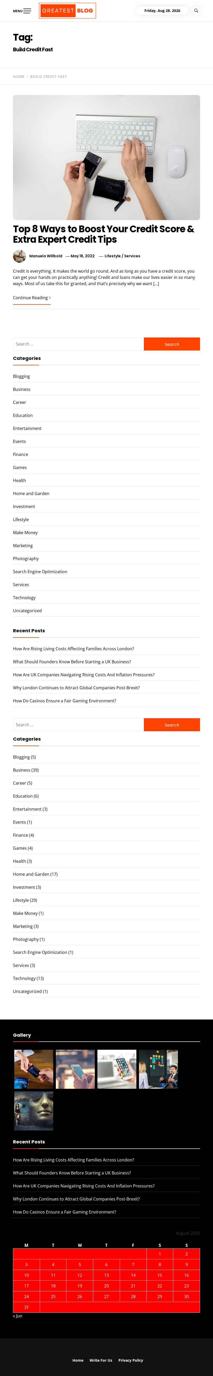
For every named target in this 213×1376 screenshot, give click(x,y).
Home (77, 1360)
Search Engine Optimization (40, 571)
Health (19, 480)
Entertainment (27, 428)
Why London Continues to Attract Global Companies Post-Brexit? (76, 688)
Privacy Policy (130, 1360)
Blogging (21, 376)
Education (23, 415)
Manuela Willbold (45, 256)
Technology (24, 598)
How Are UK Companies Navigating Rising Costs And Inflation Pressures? (84, 675)
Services (132, 256)
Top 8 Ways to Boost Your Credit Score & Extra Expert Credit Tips (103, 234)
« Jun (17, 1316)
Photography (26, 558)
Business (21, 389)
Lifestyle (113, 256)
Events (19, 441)
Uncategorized (27, 611)
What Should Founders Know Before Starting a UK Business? (72, 662)
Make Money (25, 532)
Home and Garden (31, 493)
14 (133, 1275)
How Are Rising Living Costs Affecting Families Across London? (73, 649)
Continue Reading (30, 298)
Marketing (23, 545)
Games (20, 467)
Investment (24, 506)
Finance (20, 454)
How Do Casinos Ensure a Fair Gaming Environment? (64, 701)
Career (19, 402)
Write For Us (101, 1360)
